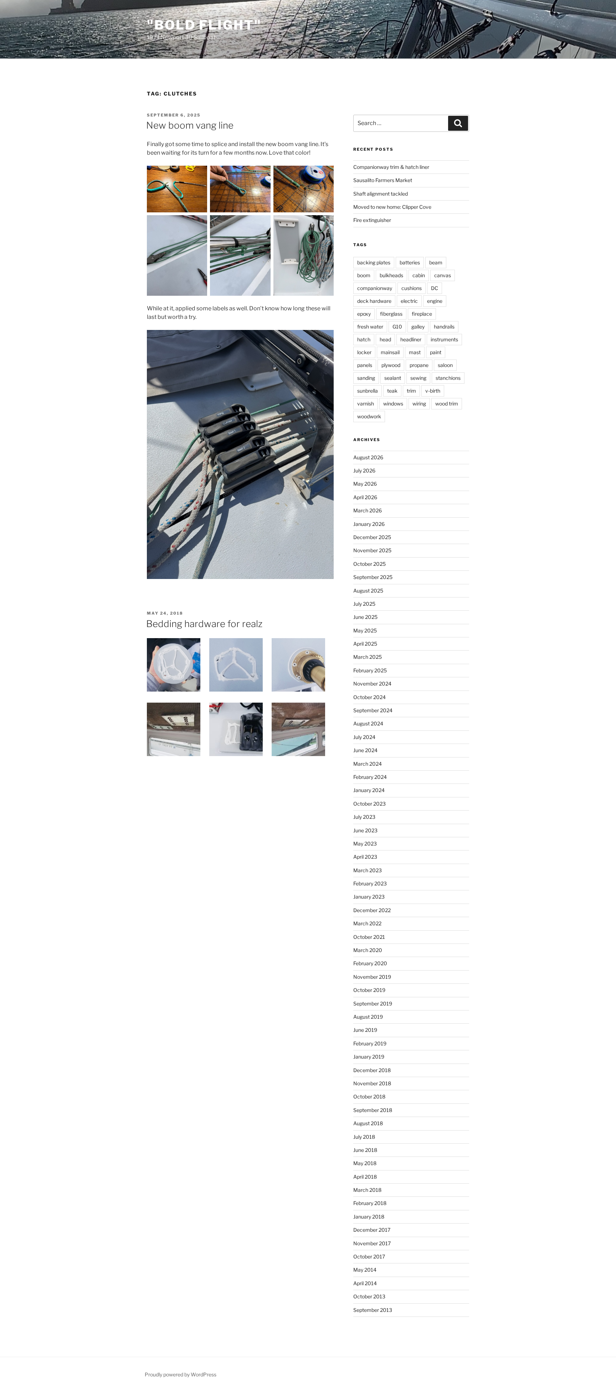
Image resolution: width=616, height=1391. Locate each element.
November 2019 (372, 977)
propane (419, 365)
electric (409, 301)
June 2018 (365, 1150)
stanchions (448, 378)
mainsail (390, 352)
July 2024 (364, 737)
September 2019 (372, 1003)
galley (418, 327)
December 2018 (372, 1070)
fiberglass (391, 314)
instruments (444, 339)
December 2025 (372, 537)
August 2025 (368, 591)
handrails (444, 327)
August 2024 (368, 723)
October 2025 (369, 564)
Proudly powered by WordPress (180, 1374)
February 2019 (369, 1043)
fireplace (422, 314)
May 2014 (364, 1270)
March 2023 (367, 870)
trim (411, 391)
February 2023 (370, 883)
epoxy (364, 314)
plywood (390, 365)
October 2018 (369, 1096)
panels (364, 365)
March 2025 (367, 657)
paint (435, 352)
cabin (418, 275)
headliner (410, 339)
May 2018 (364, 1163)
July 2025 (364, 604)
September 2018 (372, 1110)
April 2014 (365, 1283)
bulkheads (391, 275)
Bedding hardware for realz (204, 623)
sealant (392, 378)
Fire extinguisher (372, 220)
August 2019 (368, 1017)
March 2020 (367, 950)
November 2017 (372, 1243)
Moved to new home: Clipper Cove (392, 207)
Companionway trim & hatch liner (391, 167)
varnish (365, 403)
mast (415, 352)
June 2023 (365, 830)
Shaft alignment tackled (380, 194)
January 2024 (369, 790)
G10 (397, 327)
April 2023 (365, 857)
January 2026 (369, 524)
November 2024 (372, 684)
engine (434, 301)
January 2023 (369, 897)
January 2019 (368, 1057)
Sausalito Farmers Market (382, 180)
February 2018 (369, 1203)
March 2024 (367, 764)
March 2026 (367, 510)
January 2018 (368, 1217)
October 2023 (369, 804)
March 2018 (367, 1190)
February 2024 (370, 777)
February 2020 (370, 963)
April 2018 (365, 1177)
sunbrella (367, 391)
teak (392, 391)
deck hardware (374, 301)
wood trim (446, 403)
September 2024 (372, 710)
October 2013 (369, 1296)
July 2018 (364, 1137)
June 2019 (365, 1030)
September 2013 (372, 1310)
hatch (363, 339)
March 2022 (367, 923)
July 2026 (364, 470)
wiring (419, 403)
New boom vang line (189, 125)
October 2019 (369, 990)
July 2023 (364, 817)
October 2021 (369, 937)
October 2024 (369, 697)
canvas (442, 275)
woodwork (369, 416)
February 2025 (370, 670)
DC (434, 288)
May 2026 (365, 484)
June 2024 (365, 750)
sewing (418, 378)
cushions (411, 288)
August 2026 (368, 457)
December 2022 (372, 910)
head (385, 339)
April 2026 (365, 497)
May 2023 (365, 844)
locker (364, 352)
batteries (410, 262)
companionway (374, 288)
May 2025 (365, 630)
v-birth (432, 391)
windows (393, 403)
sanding (366, 378)
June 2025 (365, 617)
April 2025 (365, 644)
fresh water (370, 327)
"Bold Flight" (204, 25)
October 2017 (369, 1256)
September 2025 (372, 577)
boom (363, 275)
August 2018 (368, 1123)
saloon (445, 365)
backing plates (373, 262)
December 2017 (371, 1230)
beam (435, 262)
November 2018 (372, 1083)
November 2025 (372, 550)
